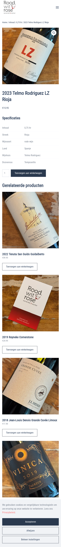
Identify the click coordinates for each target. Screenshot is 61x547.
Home (4, 22)
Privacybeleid (8, 512)
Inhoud (12, 22)
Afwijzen (31, 530)
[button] (57, 7)
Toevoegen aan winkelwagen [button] (19, 266)
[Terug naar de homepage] (9, 7)
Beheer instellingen (30, 539)
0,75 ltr (19, 22)
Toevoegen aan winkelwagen (28, 173)
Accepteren (30, 521)
